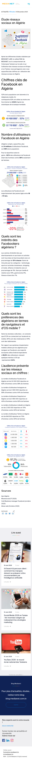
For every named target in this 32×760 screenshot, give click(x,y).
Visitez (16, 704)
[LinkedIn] (6, 513)
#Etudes (12, 12)
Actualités (4, 12)
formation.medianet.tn (11, 752)
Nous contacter (7, 726)
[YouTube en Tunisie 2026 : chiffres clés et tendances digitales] (16, 643)
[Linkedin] (7, 740)
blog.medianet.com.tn (16, 698)
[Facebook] (3, 513)
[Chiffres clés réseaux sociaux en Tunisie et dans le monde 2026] (16, 598)
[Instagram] (12, 740)
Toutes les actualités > (16, 675)
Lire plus (7, 582)
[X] (9, 513)
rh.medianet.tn (8, 754)
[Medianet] (11, 3)
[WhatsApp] (13, 513)
